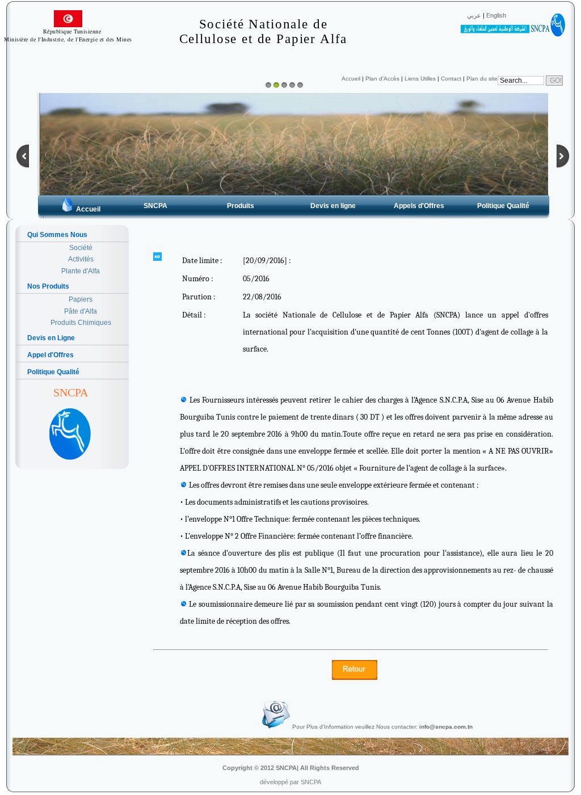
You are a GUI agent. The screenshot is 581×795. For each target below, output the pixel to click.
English (496, 15)
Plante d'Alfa (80, 271)
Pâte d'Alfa (80, 311)
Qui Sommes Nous (57, 235)
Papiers (80, 299)
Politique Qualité (53, 372)
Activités (81, 259)
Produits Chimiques (80, 323)
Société (80, 248)
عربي (474, 15)
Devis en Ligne (51, 338)
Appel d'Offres (50, 355)
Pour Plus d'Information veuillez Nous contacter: (381, 727)
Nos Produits (48, 286)
